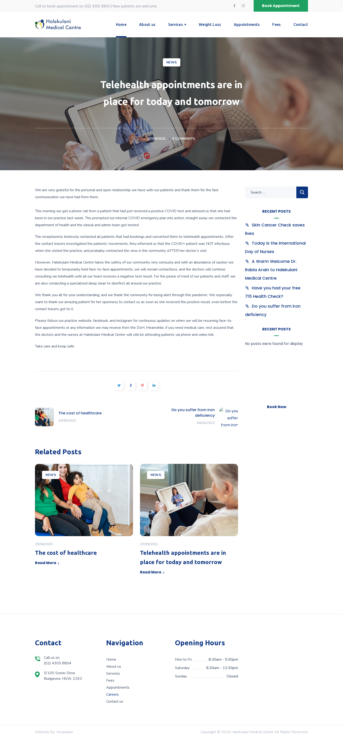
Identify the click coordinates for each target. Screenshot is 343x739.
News (171, 62)
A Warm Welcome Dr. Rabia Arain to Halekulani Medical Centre (271, 269)
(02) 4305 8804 (97, 6)
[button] (281, 6)
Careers (112, 694)
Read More (45, 563)
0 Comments (183, 138)
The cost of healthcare (66, 553)
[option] (84, 516)
